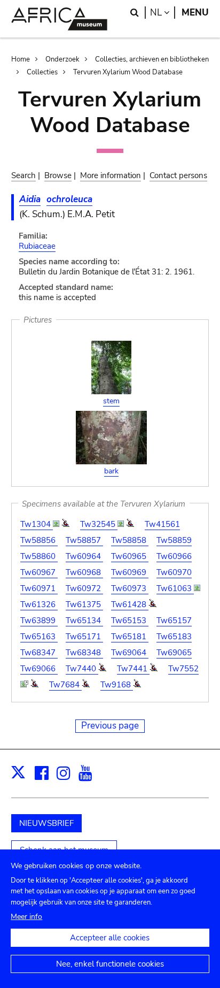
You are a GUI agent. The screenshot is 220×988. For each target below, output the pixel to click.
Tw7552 (183, 668)
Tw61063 (175, 588)
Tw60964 (84, 556)
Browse (58, 175)
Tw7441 (133, 668)
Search (23, 175)
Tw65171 (84, 636)
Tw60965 (129, 556)
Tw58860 (39, 556)
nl (162, 12)
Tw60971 (39, 588)
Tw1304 (36, 524)
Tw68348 (84, 652)
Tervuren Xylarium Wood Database (128, 72)
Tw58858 (129, 540)
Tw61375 (84, 604)
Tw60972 (84, 588)
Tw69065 (174, 652)
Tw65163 (39, 636)
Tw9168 (116, 684)
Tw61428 (129, 604)
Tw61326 (39, 604)
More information (110, 175)
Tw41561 (162, 524)
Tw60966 (174, 556)
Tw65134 (84, 620)
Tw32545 (98, 524)
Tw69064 (129, 652)
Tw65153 (129, 620)
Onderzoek (62, 59)
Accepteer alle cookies (110, 937)
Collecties (42, 72)
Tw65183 (174, 636)
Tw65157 (174, 620)
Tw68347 (39, 652)
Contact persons (178, 175)
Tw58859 (174, 540)
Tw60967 (39, 572)
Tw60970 (174, 572)
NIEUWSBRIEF (46, 823)
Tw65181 (129, 636)
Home (20, 59)
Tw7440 (82, 668)
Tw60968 (84, 572)
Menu (195, 12)
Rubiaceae (37, 246)
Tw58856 (39, 540)
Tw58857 (84, 540)
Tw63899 (39, 620)
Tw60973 (129, 588)
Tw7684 (65, 684)
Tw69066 (39, 668)
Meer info (26, 917)
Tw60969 (129, 572)
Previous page (110, 725)
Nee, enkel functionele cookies (110, 964)
